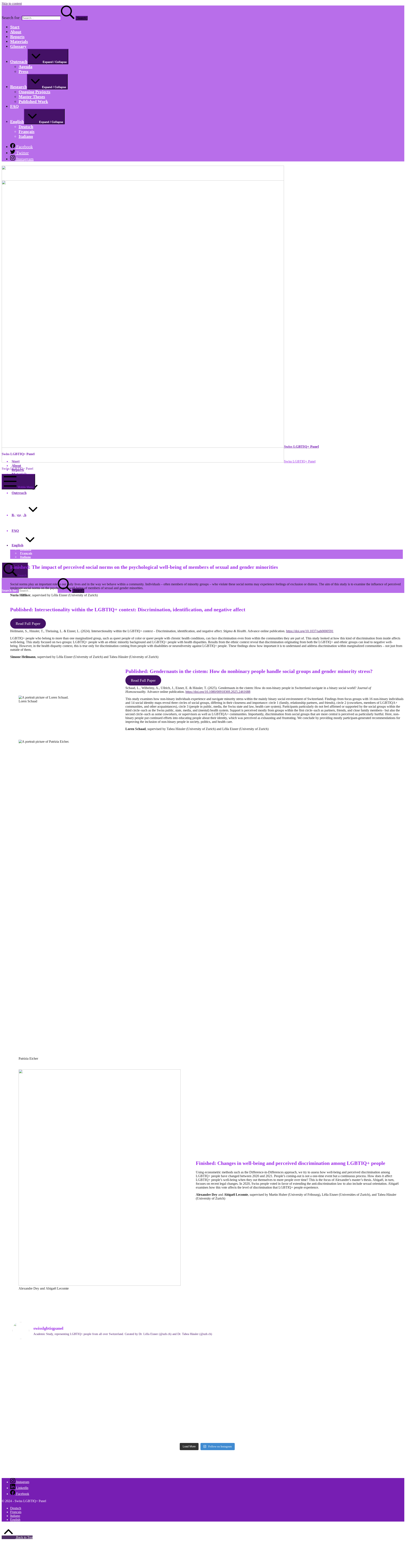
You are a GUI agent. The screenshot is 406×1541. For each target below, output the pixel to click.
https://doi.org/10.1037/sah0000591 (309, 631)
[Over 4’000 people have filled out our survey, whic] (305, 1354)
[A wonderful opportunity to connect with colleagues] (305, 1424)
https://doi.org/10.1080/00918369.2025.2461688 (217, 691)
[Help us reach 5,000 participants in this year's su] (305, 1386)
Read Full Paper (28, 623)
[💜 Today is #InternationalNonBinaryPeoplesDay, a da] (109, 1420)
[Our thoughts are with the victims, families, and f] (109, 1388)
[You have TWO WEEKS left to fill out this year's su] (109, 1356)
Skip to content (12, 3)
